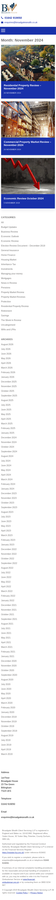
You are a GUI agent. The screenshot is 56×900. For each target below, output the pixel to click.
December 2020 (9, 661)
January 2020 (7, 712)
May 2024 (6, 470)
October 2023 (7, 503)
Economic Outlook (10, 236)
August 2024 (7, 456)
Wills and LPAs (8, 329)
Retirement (6, 311)
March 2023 (7, 535)
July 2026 (5, 349)
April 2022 (6, 586)
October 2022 (7, 558)
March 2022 (7, 591)
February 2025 (8, 428)
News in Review (9, 283)
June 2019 (6, 745)
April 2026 (6, 363)
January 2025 (7, 433)
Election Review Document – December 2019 (23, 246)
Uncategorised (8, 325)
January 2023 (7, 544)
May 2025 (6, 414)
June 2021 (6, 633)
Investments (7, 269)
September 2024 (9, 451)
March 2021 (7, 647)
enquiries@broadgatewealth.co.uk (20, 22)
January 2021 (7, 656)
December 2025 (9, 382)
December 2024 (9, 437)
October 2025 (7, 391)
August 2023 (7, 512)
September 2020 (9, 675)
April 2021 (6, 642)
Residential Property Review (15, 306)
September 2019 (9, 731)
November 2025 (9, 386)
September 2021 (9, 619)
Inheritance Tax (8, 264)
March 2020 (7, 703)
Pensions (5, 287)
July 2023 (5, 517)
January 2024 (7, 489)
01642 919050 (13, 17)
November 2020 (9, 665)
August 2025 (7, 400)
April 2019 (6, 749)
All (2, 222)
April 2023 (6, 530)
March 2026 (7, 368)
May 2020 (6, 693)
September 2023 (9, 507)
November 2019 (9, 721)
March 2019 (7, 754)
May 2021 (6, 638)
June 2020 (6, 689)
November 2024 (9, 442)
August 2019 (7, 735)
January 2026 (7, 377)
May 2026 (6, 358)
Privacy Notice (36, 893)
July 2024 (5, 461)
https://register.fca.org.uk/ (13, 852)
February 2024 (8, 484)
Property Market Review (12, 292)
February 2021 (8, 652)
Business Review (9, 232)
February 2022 (8, 596)
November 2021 (9, 610)
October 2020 (7, 670)
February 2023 (8, 540)
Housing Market (8, 260)
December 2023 (9, 493)
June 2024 (6, 465)
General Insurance (10, 250)
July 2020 (5, 684)
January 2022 (7, 600)
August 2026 (7, 344)
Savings (5, 315)
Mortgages (6, 278)
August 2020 (7, 679)
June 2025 (6, 409)
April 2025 (6, 419)
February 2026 (8, 372)
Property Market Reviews (13, 297)
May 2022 (6, 582)
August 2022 (7, 568)
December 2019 (9, 717)
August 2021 (7, 624)
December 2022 (9, 549)
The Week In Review (11, 320)
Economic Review (10, 241)
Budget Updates (9, 227)
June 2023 (6, 521)
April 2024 (6, 475)
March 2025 (7, 423)
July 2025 (5, 405)
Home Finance (8, 255)
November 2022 (9, 554)
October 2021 (7, 614)
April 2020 (6, 698)
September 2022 (9, 563)
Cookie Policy (22, 893)
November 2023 (9, 498)
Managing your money (12, 273)
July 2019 (5, 740)
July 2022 (5, 572)
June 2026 (6, 354)
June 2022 (6, 577)
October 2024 (7, 447)
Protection (6, 301)
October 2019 (7, 726)
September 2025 (9, 395)
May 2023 (6, 526)
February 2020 (8, 707)
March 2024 (7, 479)
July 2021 (5, 628)
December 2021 (9, 605)
